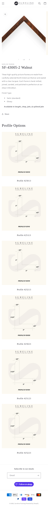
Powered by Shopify (32, 503)
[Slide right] (29, 59)
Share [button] (7, 114)
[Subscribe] (38, 475)
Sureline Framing (20, 503)
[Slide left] (18, 59)
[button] (3, 3)
